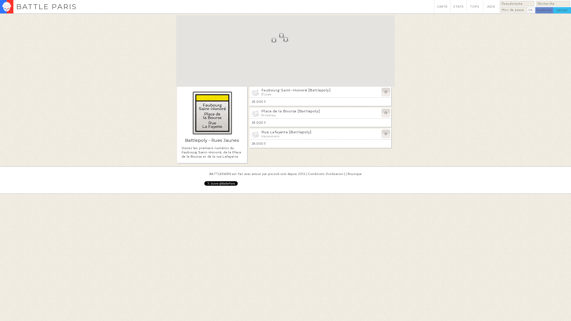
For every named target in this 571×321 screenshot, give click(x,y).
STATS (458, 6)
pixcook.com (277, 174)
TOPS (474, 6)
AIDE (491, 6)
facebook (544, 10)
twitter (562, 10)
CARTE (442, 6)
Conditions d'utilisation (325, 174)
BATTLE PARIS (46, 6)
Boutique (355, 174)
